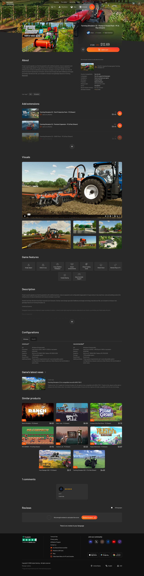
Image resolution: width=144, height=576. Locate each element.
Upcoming (72, 2)
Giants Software (98, 82)
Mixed (96, 89)
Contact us (53, 545)
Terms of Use (54, 536)
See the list (97, 74)
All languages (118, 507)
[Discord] (90, 541)
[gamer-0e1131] (61, 489)
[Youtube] (114, 541)
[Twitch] (119, 541)
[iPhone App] (93, 555)
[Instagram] (102, 541)
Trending (56, 2)
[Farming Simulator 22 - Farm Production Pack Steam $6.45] (30, 113)
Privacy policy (54, 539)
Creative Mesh (98, 80)
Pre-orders (64, 2)
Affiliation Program (55, 542)
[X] (96, 541)
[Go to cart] (133, 3)
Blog (78, 2)
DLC (31, 94)
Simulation (97, 85)
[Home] (8, 3)
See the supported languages (102, 76)
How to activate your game (101, 78)
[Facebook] (108, 541)
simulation (36, 94)
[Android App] (105, 555)
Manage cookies (26, 566)
